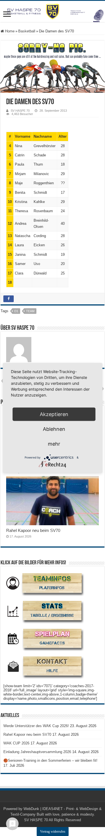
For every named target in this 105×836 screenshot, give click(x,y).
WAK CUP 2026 (16, 743)
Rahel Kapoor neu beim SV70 (33, 530)
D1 (16, 311)
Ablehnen (54, 429)
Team (30, 311)
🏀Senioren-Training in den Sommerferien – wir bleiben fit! (50, 760)
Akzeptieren (54, 414)
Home (9, 31)
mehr (54, 444)
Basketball (26, 31)
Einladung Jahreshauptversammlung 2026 (37, 752)
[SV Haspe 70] (52, 11)
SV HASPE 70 (20, 110)
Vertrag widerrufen (52, 831)
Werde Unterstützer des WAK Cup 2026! (36, 726)
